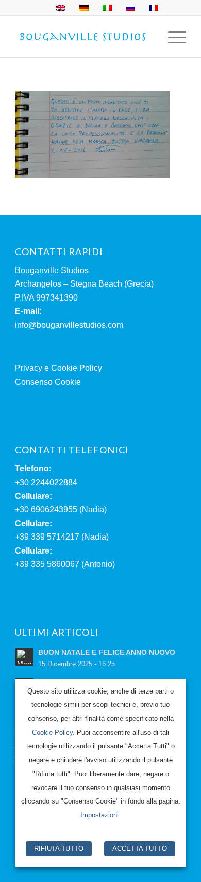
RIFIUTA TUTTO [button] (58, 849)
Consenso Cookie (48, 381)
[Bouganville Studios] (83, 36)
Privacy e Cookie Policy (58, 368)
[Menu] (172, 36)
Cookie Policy (52, 732)
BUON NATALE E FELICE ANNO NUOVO (106, 652)
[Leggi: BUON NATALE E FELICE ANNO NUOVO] (24, 657)
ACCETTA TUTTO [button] (139, 849)
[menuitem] (172, 36)
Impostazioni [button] (99, 815)
